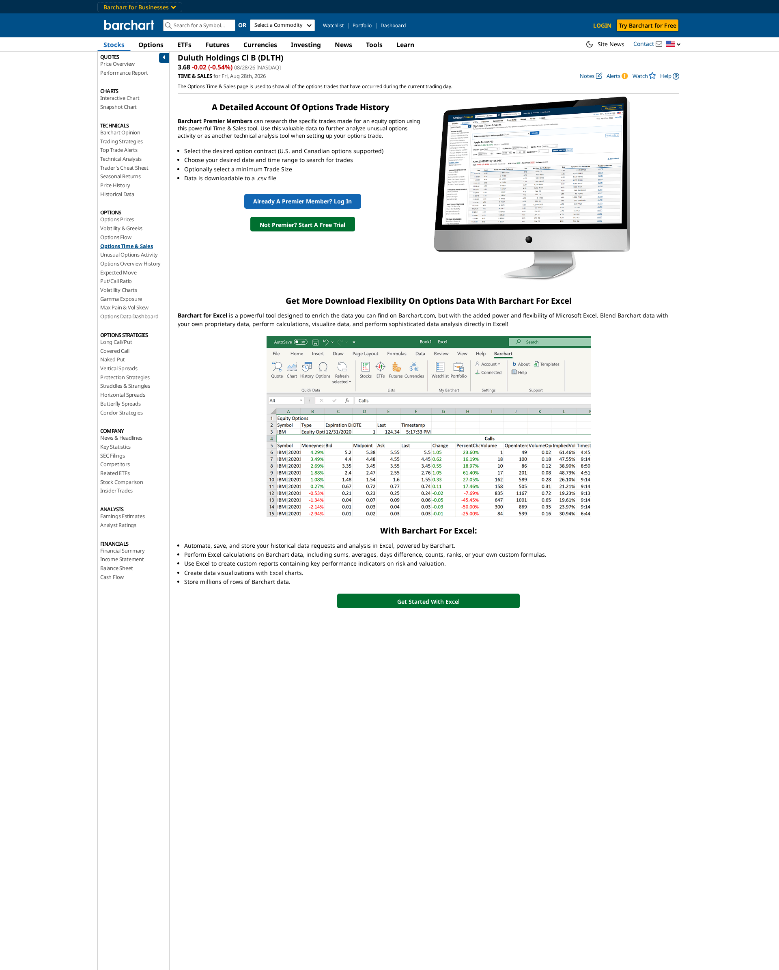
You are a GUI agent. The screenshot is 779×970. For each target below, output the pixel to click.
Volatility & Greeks (121, 228)
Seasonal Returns (120, 176)
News (343, 44)
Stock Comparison (121, 482)
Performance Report (124, 72)
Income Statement (122, 559)
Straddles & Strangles (125, 385)
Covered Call (114, 350)
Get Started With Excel (428, 601)
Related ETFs (115, 473)
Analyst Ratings (118, 525)
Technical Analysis (120, 158)
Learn (405, 44)
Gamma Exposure (121, 298)
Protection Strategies (125, 377)
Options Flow (115, 237)
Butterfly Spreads (120, 403)
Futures (217, 44)
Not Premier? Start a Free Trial (302, 225)
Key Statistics (115, 446)
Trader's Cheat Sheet (124, 167)
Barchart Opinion (120, 132)
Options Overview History (130, 263)
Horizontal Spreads (122, 394)
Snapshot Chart (118, 106)
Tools (374, 44)
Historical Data (117, 194)
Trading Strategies (121, 141)
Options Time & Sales (126, 246)
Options (151, 44)
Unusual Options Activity (129, 254)
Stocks (114, 44)
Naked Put (112, 359)
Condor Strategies (121, 412)
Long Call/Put (116, 342)
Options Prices (117, 219)
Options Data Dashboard (129, 316)
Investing (306, 44)
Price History (115, 185)
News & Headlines (121, 437)
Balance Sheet (116, 568)
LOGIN (602, 25)
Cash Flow (112, 577)
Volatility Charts (118, 290)
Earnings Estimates (122, 516)
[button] (673, 44)
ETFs (184, 44)
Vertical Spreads (119, 368)
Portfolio (362, 25)
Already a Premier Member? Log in (302, 201)
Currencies (260, 44)
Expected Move (118, 272)
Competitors (115, 464)
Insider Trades (116, 490)
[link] (669, 76)
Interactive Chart (120, 98)
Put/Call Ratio (116, 281)
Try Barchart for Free (647, 25)
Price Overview (117, 63)
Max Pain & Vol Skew (124, 307)
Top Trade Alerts (119, 149)
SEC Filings (112, 455)
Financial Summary (122, 550)
